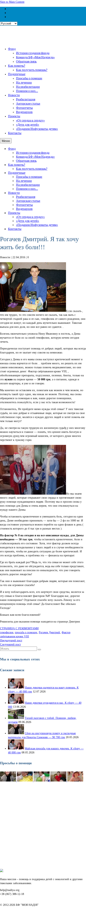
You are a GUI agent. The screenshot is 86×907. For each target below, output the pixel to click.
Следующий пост (10, 644)
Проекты (14, 116)
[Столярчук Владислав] (58, 780)
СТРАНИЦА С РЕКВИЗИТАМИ (19, 628)
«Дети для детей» (27, 124)
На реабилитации (28, 86)
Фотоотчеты (24, 107)
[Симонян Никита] (8, 780)
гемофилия (6, 632)
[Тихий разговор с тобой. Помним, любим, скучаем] (16, 718)
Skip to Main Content (12, 1)
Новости (14, 95)
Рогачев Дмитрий (49, 632)
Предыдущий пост (11, 640)
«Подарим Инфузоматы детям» (37, 129)
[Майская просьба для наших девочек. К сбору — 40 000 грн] (16, 748)
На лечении (24, 82)
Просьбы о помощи (29, 78)
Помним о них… (27, 91)
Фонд (12, 49)
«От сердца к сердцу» (30, 120)
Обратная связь (26, 61)
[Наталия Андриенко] (25, 780)
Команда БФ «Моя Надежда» (35, 57)
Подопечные (16, 74)
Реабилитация (25, 99)
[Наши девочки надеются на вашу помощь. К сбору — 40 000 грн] (16, 687)
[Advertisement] (43, 826)
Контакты (14, 133)
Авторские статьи (28, 103)
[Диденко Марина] (75, 780)
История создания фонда (32, 53)
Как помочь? (16, 65)
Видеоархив (24, 112)
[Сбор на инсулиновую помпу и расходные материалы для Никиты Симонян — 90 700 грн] (16, 733)
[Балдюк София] (42, 780)
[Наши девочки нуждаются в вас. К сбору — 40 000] (16, 702)
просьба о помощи (26, 632)
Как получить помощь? (31, 70)
